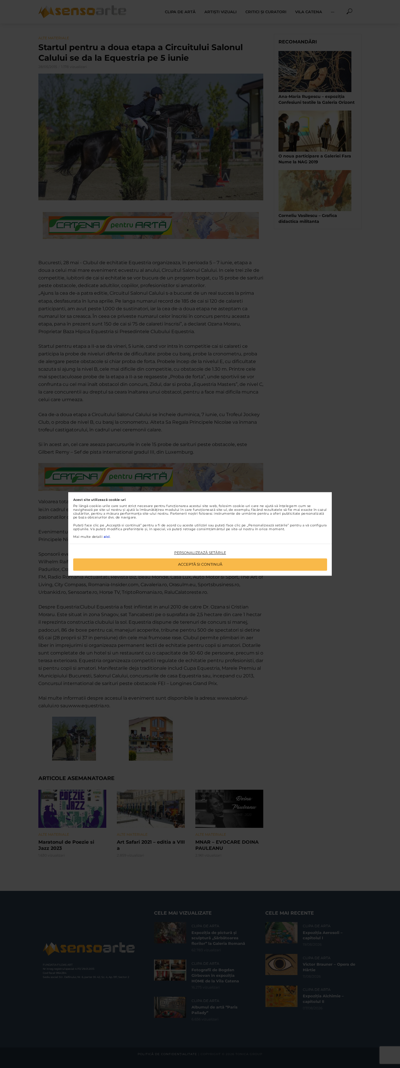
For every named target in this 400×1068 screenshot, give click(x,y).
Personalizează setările (200, 552)
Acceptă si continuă (200, 564)
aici (107, 537)
